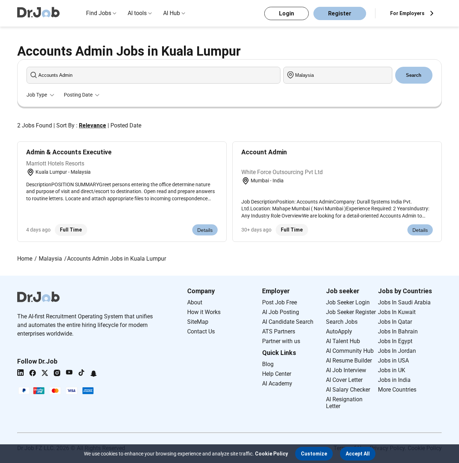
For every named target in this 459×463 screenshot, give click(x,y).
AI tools (137, 13)
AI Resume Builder (349, 360)
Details (205, 230)
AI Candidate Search (287, 321)
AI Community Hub (350, 350)
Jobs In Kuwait (397, 312)
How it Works (204, 312)
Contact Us (201, 331)
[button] (314, 453)
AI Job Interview (346, 370)
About (194, 302)
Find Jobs (98, 13)
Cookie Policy (271, 454)
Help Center (276, 373)
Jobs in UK (391, 370)
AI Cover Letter (344, 380)
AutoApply (339, 331)
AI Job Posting (280, 312)
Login (286, 13)
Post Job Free (279, 302)
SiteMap (197, 321)
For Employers (407, 13)
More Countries (397, 389)
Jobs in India (394, 380)
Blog (268, 364)
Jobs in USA (393, 360)
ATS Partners (278, 331)
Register (339, 13)
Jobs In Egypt (395, 341)
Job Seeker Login (348, 302)
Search (413, 75)
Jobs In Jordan (397, 350)
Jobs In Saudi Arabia (404, 302)
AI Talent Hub (343, 341)
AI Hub (171, 13)
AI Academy (277, 383)
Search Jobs (342, 321)
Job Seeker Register (351, 312)
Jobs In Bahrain (398, 331)
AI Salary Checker (348, 389)
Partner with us (281, 341)
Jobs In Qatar (395, 321)
